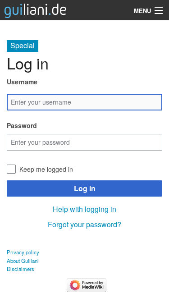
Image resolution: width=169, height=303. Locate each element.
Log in (85, 188)
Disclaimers (20, 268)
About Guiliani (23, 260)
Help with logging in (84, 209)
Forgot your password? (84, 224)
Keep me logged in (46, 169)
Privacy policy (23, 252)
